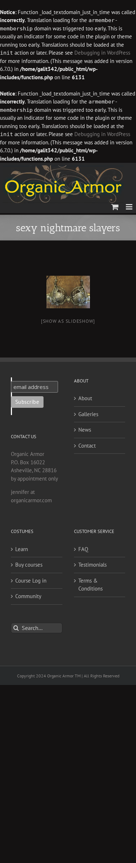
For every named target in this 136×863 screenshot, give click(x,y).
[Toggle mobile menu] (129, 207)
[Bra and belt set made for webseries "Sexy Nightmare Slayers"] (68, 292)
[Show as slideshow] (68, 321)
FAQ (83, 549)
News (84, 429)
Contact (87, 445)
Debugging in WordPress (102, 52)
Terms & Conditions (90, 584)
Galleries (88, 414)
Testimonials (92, 564)
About (85, 398)
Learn (21, 549)
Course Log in (30, 580)
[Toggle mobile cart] (115, 207)
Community (28, 596)
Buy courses (28, 564)
